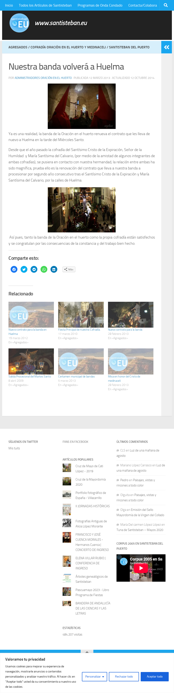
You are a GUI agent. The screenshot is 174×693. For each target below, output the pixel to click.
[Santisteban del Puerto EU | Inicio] (19, 22)
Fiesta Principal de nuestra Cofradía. (79, 329)
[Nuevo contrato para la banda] (130, 315)
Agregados (17, 47)
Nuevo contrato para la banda (125, 329)
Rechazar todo (124, 676)
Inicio (9, 5)
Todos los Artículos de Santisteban (45, 5)
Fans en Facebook (75, 442)
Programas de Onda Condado (100, 5)
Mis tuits (14, 448)
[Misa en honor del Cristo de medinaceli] (130, 361)
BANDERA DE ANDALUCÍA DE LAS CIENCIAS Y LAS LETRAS (93, 608)
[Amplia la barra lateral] (166, 47)
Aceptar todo (155, 676)
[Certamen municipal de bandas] (81, 361)
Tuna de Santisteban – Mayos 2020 (139, 530)
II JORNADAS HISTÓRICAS (93, 506)
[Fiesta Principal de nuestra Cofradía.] (81, 315)
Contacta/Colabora (142, 5)
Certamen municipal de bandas (76, 376)
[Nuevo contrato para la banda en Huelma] (31, 315)
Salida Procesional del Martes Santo (29, 376)
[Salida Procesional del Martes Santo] (31, 361)
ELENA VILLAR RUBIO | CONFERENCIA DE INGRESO (90, 563)
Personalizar (93, 676)
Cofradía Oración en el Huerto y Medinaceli (68, 47)
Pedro (124, 480)
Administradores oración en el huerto (43, 78)
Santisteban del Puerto (129, 47)
